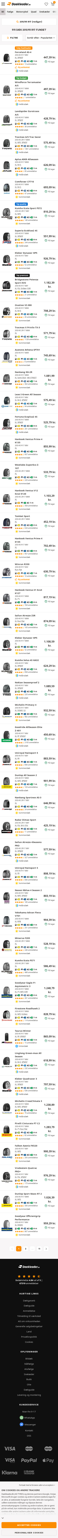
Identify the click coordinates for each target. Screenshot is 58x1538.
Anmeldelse (29, 1310)
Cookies (29, 1341)
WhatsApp (29, 1417)
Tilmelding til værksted (29, 1316)
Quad (33, 11)
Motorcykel (22, 11)
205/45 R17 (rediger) (30, 21)
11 (39, 1248)
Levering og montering (29, 1394)
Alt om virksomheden (29, 1321)
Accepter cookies (29, 1525)
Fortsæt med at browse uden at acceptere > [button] (37, 1485)
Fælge (10, 11)
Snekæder (44, 11)
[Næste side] (46, 1248)
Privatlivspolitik (29, 1336)
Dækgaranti (29, 1300)
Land (29, 1331)
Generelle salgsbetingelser (29, 1326)
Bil (2, 11)
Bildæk (29, 1358)
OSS (29, 1435)
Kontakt (29, 1430)
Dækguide (29, 1305)
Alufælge (29, 1368)
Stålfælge (29, 1363)
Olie (29, 1384)
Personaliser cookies (29, 1532)
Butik (29, 1379)
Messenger (30, 1424)
